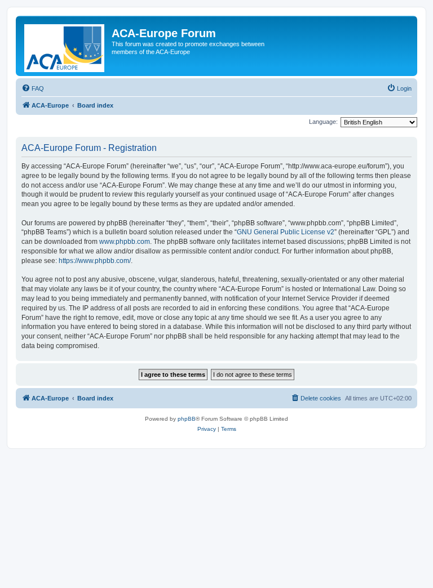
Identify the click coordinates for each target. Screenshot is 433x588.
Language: (323, 121)
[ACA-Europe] (65, 46)
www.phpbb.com (124, 242)
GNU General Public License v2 (285, 232)
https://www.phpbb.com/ (95, 261)
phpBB (187, 419)
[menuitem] (32, 88)
